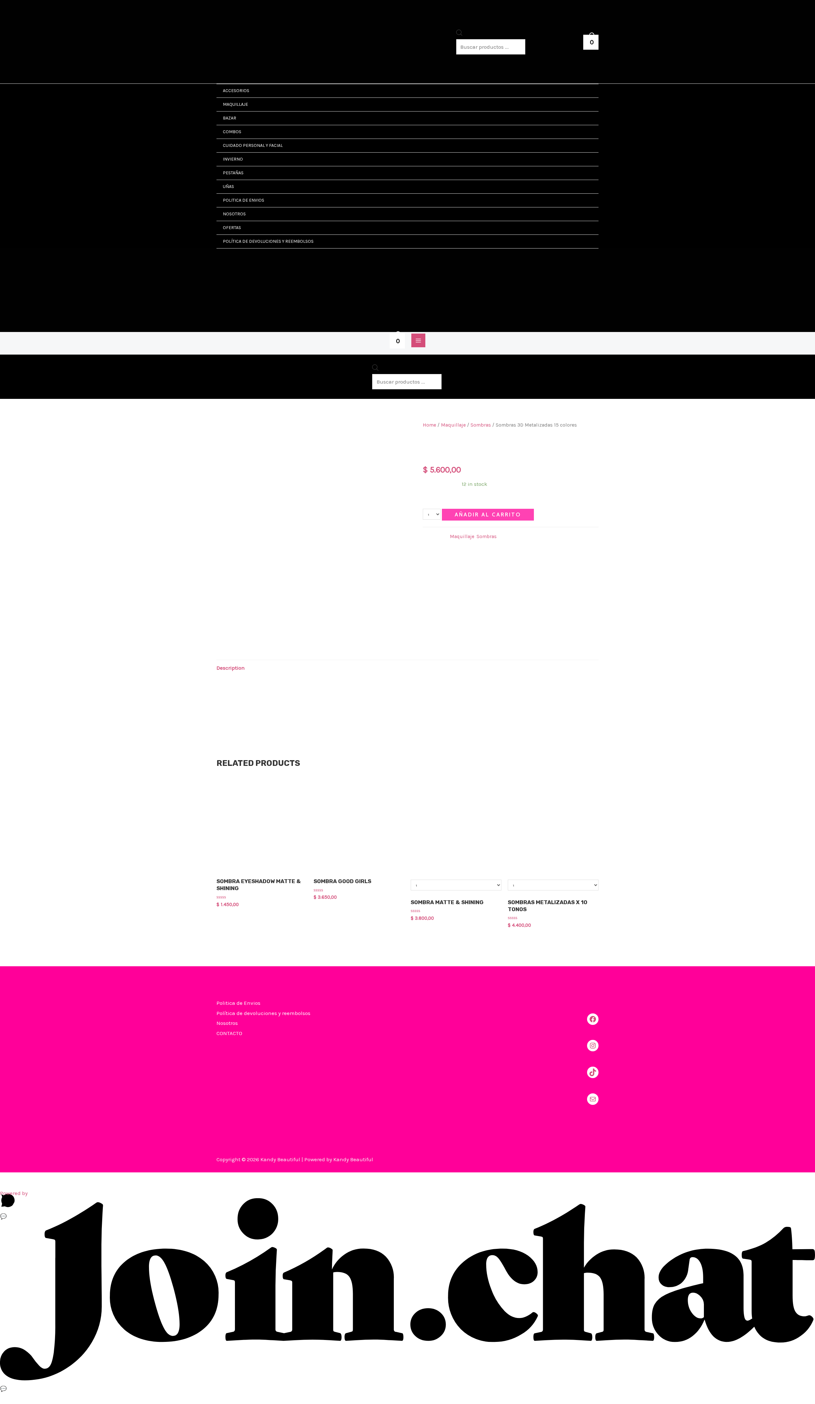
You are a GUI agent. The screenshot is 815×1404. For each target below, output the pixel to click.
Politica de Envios (243, 200)
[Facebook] (593, 1019)
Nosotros (234, 214)
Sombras (481, 425)
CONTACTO (229, 1033)
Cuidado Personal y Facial (253, 145)
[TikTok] (593, 1072)
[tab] (230, 668)
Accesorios (236, 90)
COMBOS (232, 131)
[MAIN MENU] (418, 341)
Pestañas (233, 173)
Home (429, 425)
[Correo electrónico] (593, 1099)
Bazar (229, 118)
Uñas (228, 186)
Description (230, 668)
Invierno (233, 159)
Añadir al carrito (488, 514)
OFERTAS (232, 227)
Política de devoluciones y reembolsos (268, 241)
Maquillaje (235, 104)
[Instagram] (593, 1045)
